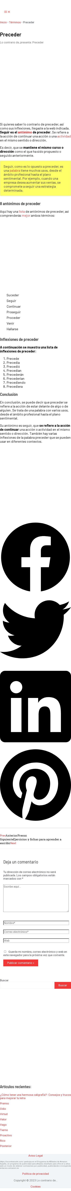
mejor (26, 215)
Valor (3, 1119)
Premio (4, 1103)
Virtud (4, 1114)
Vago (3, 1124)
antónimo (25, 132)
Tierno (4, 1130)
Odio (3, 1108)
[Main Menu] (7, 12)
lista (22, 211)
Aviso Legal (35, 1155)
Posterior (6, 1146)
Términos (15, 22)
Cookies (36, 1186)
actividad (64, 136)
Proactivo (6, 1135)
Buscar (4, 980)
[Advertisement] (35, 83)
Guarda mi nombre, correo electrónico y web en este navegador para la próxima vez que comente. (35, 953)
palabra (15, 170)
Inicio (3, 22)
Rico (2, 1140)
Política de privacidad (35, 1173)
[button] (35, 557)
